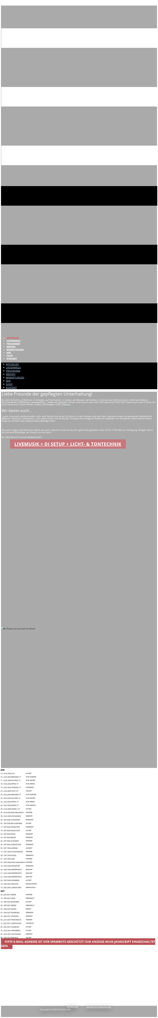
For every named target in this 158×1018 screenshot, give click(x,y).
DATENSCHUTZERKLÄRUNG (98, 1007)
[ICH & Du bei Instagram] (132, 7)
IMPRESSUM (72, 1006)
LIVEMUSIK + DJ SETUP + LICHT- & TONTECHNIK (67, 444)
